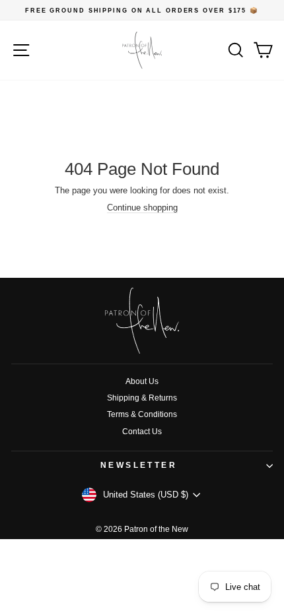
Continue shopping (142, 207)
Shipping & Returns (142, 398)
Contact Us (142, 431)
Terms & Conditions (142, 414)
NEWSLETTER (139, 465)
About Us (142, 381)
